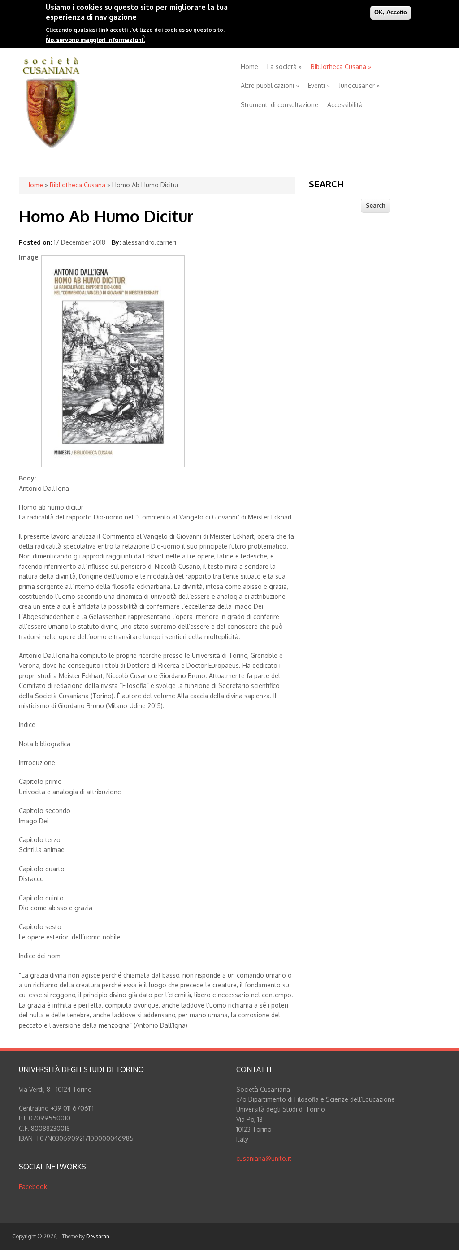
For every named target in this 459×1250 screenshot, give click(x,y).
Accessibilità (345, 104)
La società (284, 66)
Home (249, 66)
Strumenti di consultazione (279, 104)
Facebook (33, 1186)
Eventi (319, 85)
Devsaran (97, 1236)
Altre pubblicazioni (270, 85)
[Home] (51, 147)
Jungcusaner (359, 85)
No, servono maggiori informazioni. (95, 39)
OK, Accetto (390, 12)
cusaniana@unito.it (263, 1158)
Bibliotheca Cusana (341, 66)
